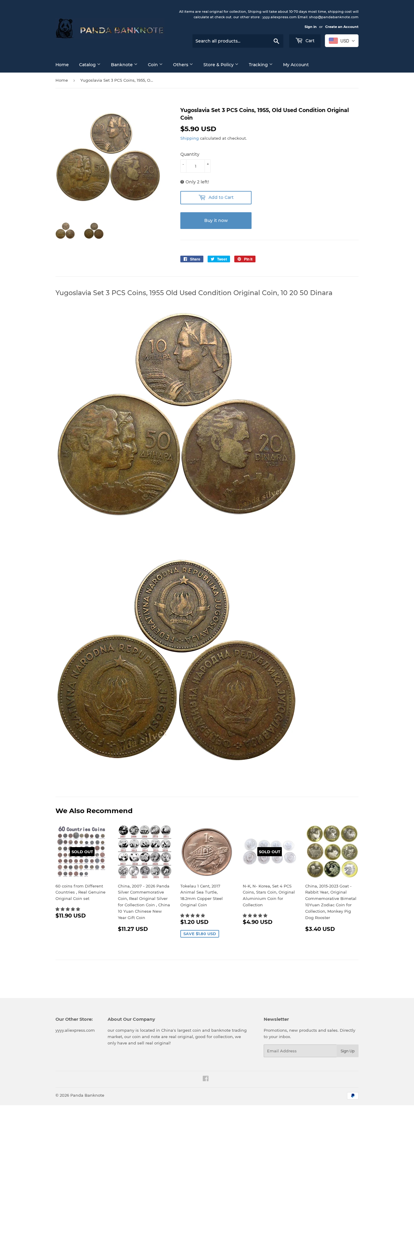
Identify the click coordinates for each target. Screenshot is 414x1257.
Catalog (88, 64)
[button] (68, 909)
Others (181, 64)
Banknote (122, 64)
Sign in (311, 27)
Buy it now (216, 220)
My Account (296, 64)
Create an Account (342, 27)
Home (62, 64)
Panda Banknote (87, 1095)
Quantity (189, 154)
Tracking (259, 64)
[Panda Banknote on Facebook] (205, 1079)
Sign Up (348, 1051)
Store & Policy (219, 64)
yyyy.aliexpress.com (75, 1030)
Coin (153, 64)
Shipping (189, 138)
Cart (309, 40)
